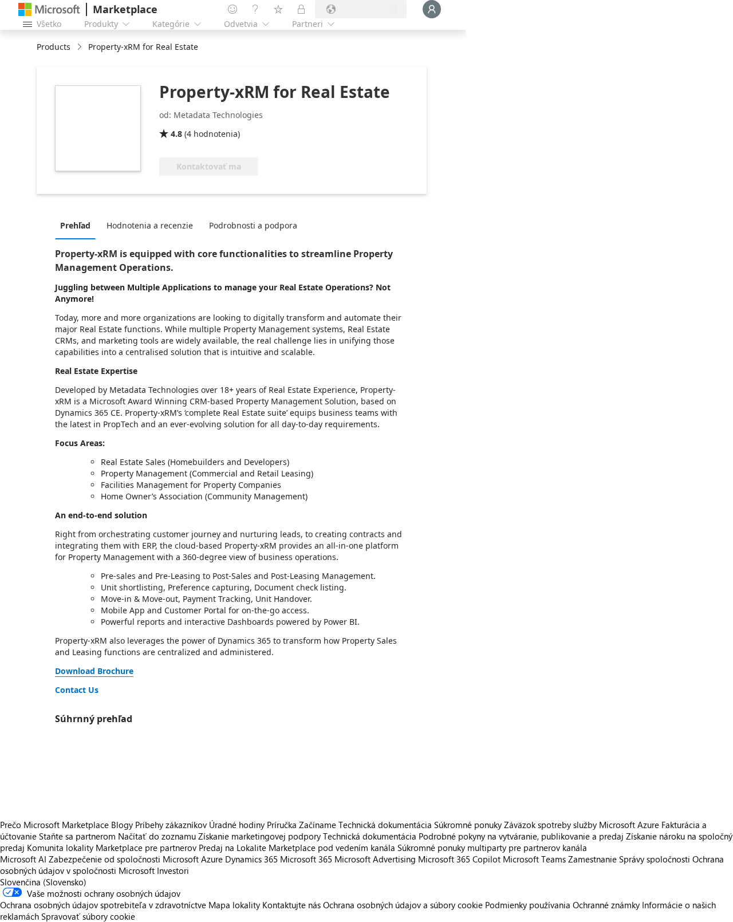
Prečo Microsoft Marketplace (54, 824)
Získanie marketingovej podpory (259, 836)
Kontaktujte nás (291, 905)
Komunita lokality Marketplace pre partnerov (111, 847)
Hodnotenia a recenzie (150, 225)
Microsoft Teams (534, 859)
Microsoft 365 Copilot (459, 859)
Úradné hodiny (237, 824)
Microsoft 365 (306, 859)
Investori (173, 870)
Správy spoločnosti (654, 859)
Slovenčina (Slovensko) (43, 882)
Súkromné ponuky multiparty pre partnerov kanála (492, 847)
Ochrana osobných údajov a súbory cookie (403, 905)
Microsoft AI (23, 859)
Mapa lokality (234, 905)
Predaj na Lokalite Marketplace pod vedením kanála (297, 847)
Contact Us (76, 689)
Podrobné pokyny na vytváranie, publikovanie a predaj (521, 836)
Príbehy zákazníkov (171, 824)
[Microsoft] (49, 9)
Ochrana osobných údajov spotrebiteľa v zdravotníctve (103, 905)
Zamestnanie (592, 859)
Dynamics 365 (251, 859)
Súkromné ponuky (468, 824)
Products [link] (53, 46)
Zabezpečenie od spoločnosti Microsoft (124, 859)
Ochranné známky (606, 905)
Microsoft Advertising (375, 859)
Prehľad (75, 225)
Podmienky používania (527, 905)
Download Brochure (94, 670)
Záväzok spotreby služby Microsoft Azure (582, 824)
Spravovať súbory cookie (88, 916)
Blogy (122, 824)
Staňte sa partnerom (77, 836)
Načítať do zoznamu (157, 836)
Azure (212, 859)
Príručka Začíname (301, 824)
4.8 (176, 133)
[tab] (78, 225)
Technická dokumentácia (385, 824)
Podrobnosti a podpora (253, 225)
